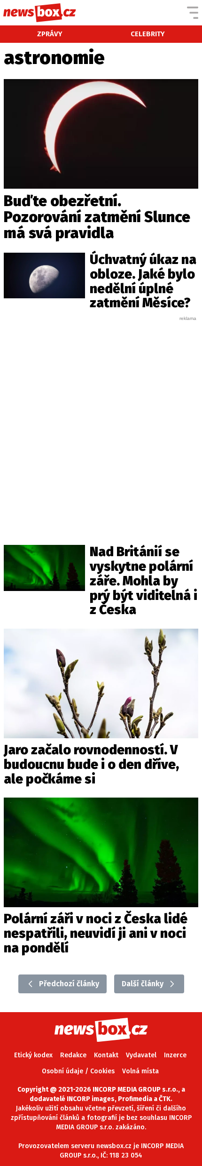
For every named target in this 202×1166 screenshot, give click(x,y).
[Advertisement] (101, 423)
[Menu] (192, 13)
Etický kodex (33, 1055)
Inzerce (175, 1055)
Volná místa (140, 1071)
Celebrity (148, 34)
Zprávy (49, 34)
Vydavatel (141, 1055)
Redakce (73, 1055)
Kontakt (106, 1055)
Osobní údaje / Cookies (78, 1071)
